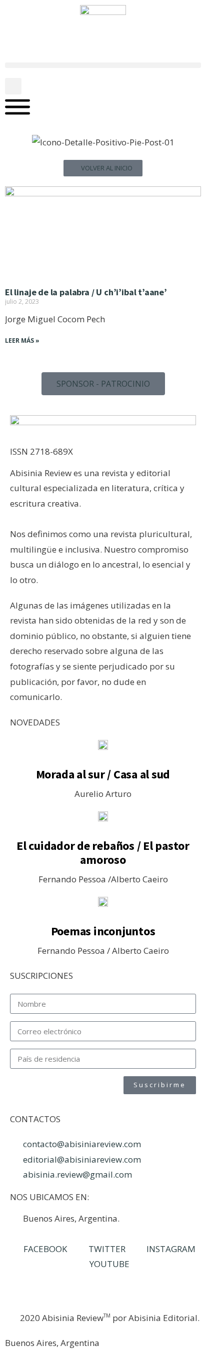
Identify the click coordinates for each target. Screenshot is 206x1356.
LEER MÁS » (22, 340)
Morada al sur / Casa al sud (103, 774)
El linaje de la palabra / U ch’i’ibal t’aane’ (86, 292)
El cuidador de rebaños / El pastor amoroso (103, 852)
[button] (103, 65)
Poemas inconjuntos (103, 931)
